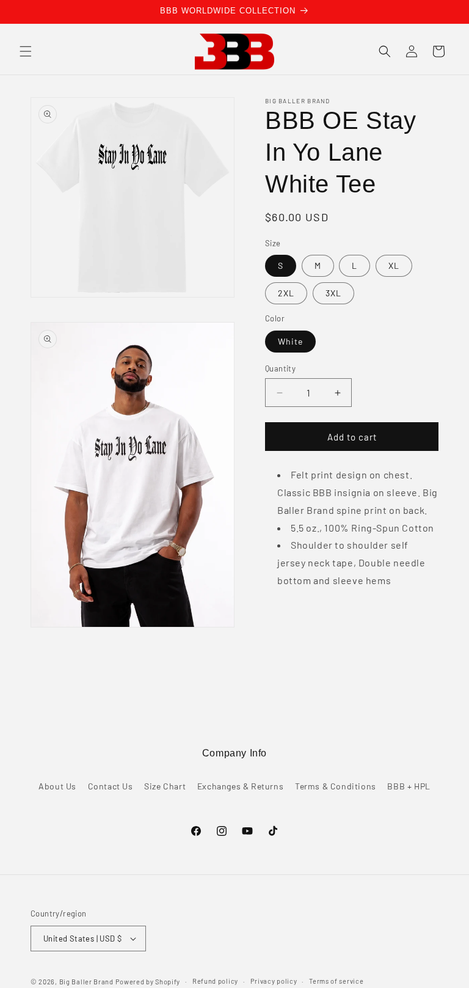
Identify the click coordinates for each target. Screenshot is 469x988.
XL (393, 265)
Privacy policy (273, 981)
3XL (333, 293)
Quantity (280, 368)
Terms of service (336, 981)
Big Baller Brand (86, 982)
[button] (25, 51)
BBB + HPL (408, 786)
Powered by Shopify (148, 982)
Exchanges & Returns (240, 786)
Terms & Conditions (335, 786)
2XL (286, 293)
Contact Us (110, 786)
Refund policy (215, 981)
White (290, 341)
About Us (57, 786)
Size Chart (165, 786)
